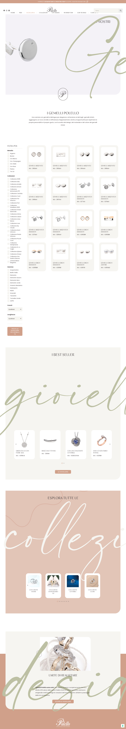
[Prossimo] (110, 444)
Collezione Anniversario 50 (53, 591)
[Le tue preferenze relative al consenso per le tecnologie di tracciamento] (123, 726)
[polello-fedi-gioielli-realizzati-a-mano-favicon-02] (39, 654)
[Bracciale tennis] (50, 440)
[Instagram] (6, 10)
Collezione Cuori (92, 590)
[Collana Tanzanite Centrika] (75, 440)
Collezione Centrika (73, 590)
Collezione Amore (33, 590)
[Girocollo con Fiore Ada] (24, 440)
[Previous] (16, 444)
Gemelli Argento (36, 166)
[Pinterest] (9, 10)
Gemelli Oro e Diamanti (83, 231)
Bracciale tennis (49, 451)
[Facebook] (4, 10)
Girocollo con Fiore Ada (22, 452)
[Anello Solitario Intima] (101, 440)
